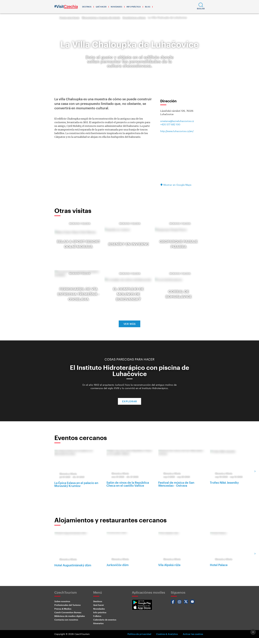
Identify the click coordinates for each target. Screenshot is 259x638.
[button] (201, 7)
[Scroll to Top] (253, 632)
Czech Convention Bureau (67, 612)
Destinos (86, 7)
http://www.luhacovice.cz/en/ (177, 131)
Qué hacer (101, 7)
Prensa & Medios (62, 608)
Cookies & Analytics (167, 634)
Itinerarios (98, 623)
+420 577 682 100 (170, 124)
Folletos (97, 616)
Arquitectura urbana (134, 17)
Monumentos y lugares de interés (101, 17)
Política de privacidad (139, 634)
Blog (147, 7)
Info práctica (134, 7)
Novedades (116, 7)
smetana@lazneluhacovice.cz (177, 121)
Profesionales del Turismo (67, 605)
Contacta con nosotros (66, 619)
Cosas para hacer (69, 17)
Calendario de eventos (104, 619)
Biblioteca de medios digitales (69, 616)
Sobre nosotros (62, 601)
